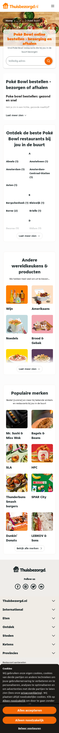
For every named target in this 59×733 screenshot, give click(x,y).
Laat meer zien (14, 115)
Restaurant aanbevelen (14, 662)
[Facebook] (17, 586)
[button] (48, 61)
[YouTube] (41, 586)
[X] (33, 586)
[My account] (52, 6)
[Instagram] (25, 586)
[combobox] (25, 61)
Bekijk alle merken (28, 548)
